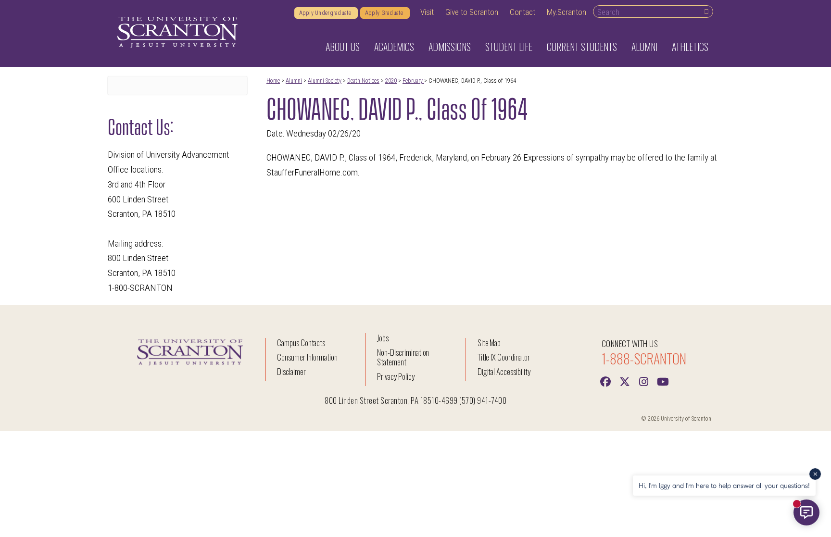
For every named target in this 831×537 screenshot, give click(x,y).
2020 (391, 80)
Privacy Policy (395, 376)
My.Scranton (566, 12)
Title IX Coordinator (504, 357)
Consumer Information (307, 357)
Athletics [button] (690, 46)
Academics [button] (394, 46)
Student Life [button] (508, 46)
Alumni (294, 80)
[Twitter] (624, 380)
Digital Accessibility (504, 371)
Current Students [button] (582, 46)
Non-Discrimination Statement (403, 357)
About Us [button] (343, 46)
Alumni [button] (644, 46)
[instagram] (644, 380)
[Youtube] (663, 380)
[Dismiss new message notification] (815, 474)
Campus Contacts (301, 343)
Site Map (489, 343)
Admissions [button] (449, 46)
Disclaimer (291, 371)
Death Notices (363, 80)
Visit (427, 12)
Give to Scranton (471, 12)
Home (273, 80)
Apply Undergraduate (326, 13)
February (413, 80)
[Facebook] (605, 380)
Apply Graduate (385, 13)
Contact (522, 12)
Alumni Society (324, 80)
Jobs (383, 338)
